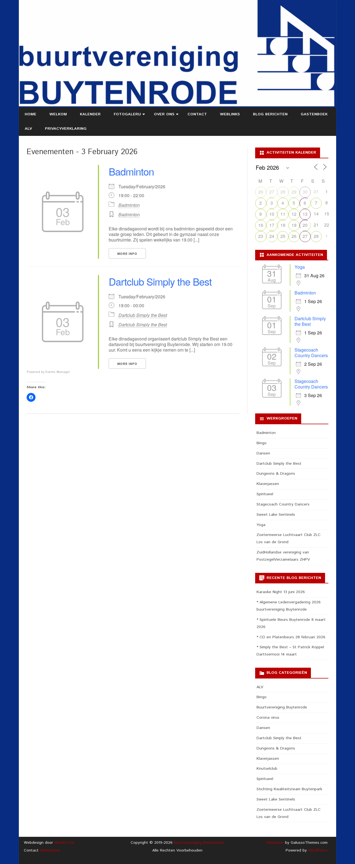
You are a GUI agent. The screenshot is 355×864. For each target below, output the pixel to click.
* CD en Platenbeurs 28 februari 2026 (291, 637)
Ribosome (275, 842)
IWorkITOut (64, 842)
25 (282, 236)
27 (271, 192)
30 (305, 192)
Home (30, 114)
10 (271, 214)
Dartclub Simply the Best (160, 281)
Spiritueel (265, 494)
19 (293, 225)
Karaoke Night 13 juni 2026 (281, 592)
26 (260, 192)
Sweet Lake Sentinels (276, 514)
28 (282, 192)
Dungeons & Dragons (276, 473)
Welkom (58, 114)
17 (271, 225)
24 (271, 236)
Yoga (300, 267)
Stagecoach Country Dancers (311, 353)
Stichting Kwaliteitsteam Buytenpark (289, 789)
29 (293, 192)
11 (282, 214)
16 (260, 225)
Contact (197, 114)
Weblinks (230, 114)
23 (260, 236)
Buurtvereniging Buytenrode (282, 707)
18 (282, 225)
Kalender (90, 114)
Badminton (131, 171)
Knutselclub (267, 768)
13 (305, 214)
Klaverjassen (268, 484)
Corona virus (268, 717)
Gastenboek (314, 114)
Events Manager (57, 372)
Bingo (262, 443)
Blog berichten (270, 114)
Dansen (263, 453)
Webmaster (50, 850)
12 (293, 214)
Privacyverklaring (66, 128)
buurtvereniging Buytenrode (199, 842)
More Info (127, 253)
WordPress (317, 850)
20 (305, 225)
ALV (28, 128)
